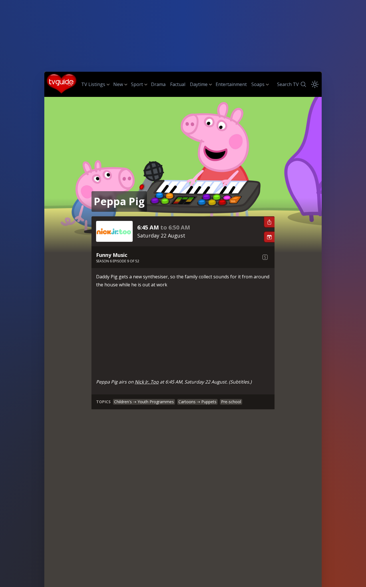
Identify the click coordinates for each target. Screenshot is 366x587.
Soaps (257, 84)
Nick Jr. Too (147, 382)
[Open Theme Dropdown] (314, 84)
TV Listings (93, 84)
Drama (158, 84)
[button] (269, 222)
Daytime (199, 84)
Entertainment (231, 84)
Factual (177, 84)
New (118, 84)
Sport (137, 84)
